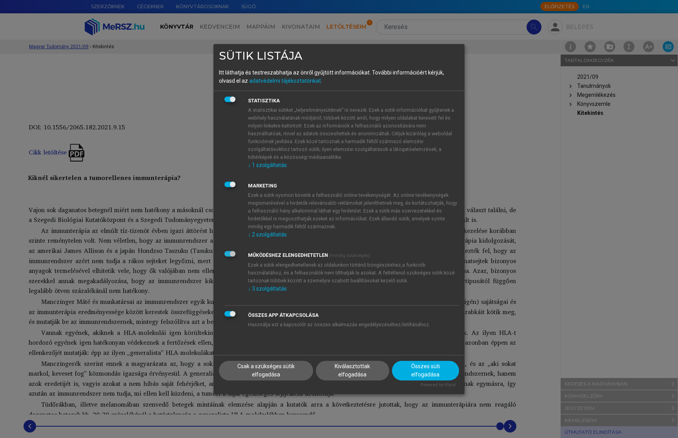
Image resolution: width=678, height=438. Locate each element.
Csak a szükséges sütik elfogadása (266, 370)
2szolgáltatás (267, 234)
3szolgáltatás (267, 288)
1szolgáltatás (267, 165)
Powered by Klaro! (438, 385)
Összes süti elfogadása (425, 370)
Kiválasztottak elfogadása (352, 370)
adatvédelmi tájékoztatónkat (285, 81)
